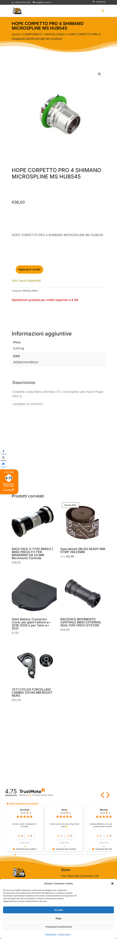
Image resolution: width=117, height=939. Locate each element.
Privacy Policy (64, 934)
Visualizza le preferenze (58, 926)
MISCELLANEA (55, 34)
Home (16, 34)
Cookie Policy (51, 934)
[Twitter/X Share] (3, 457)
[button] (112, 883)
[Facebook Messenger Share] (3, 464)
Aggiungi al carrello (29, 269)
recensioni (40, 795)
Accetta (58, 909)
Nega (58, 918)
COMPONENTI (32, 34)
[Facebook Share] (3, 451)
